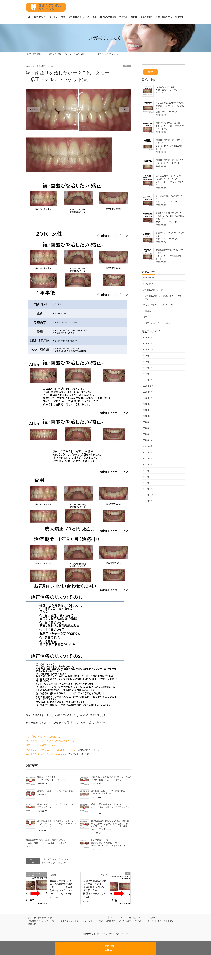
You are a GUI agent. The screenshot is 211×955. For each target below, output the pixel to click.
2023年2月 (148, 422)
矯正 (127, 66)
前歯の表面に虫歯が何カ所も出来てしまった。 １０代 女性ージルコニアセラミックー (110, 807)
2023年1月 (148, 428)
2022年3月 (148, 470)
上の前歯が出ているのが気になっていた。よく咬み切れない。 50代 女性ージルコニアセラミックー (56, 823)
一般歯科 (147, 311)
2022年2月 (148, 476)
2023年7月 (148, 398)
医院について (117, 917)
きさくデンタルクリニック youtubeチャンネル (50, 750)
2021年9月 (148, 501)
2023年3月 (148, 416)
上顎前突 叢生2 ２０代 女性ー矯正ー (56, 791)
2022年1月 (148, 482)
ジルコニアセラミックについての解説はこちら (50, 741)
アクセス (149, 921)
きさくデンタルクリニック (67, 917)
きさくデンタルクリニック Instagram (46, 754)
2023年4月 (148, 410)
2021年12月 (148, 488)
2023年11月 (148, 386)
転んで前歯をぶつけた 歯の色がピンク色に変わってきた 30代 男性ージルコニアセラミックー (126, 843)
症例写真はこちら (135, 917)
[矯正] (120, 880)
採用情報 (32, 924)
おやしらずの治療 (107, 921)
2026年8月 (148, 337)
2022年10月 (148, 440)
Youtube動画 (148, 277)
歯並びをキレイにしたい (56, 863)
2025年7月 (148, 355)
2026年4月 (148, 343)
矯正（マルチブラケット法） (59, 859)
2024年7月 (148, 373)
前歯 (43, 863)
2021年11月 (148, 495)
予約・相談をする (166, 921)
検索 (150, 72)
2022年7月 (148, 452)
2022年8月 (148, 446)
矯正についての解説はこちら (41, 745)
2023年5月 (148, 404)
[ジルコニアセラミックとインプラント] (36, 880)
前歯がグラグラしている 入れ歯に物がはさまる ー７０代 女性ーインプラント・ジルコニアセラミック (62, 887)
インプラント (149, 283)
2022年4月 (148, 464)
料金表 (138, 921)
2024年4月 (148, 380)
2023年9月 (148, 392)
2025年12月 (148, 349)
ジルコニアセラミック (153, 290)
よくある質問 (125, 921)
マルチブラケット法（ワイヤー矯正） (77, 921)
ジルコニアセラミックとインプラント (160, 305)
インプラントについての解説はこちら (45, 736)
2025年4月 (148, 361)
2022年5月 (148, 458)
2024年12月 (148, 367)
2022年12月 (148, 434)
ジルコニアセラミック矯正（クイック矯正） (163, 297)
